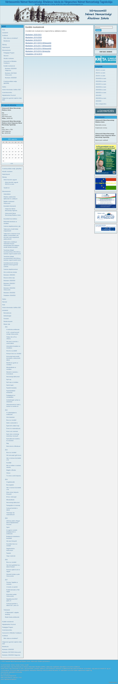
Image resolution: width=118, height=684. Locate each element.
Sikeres (8, 473)
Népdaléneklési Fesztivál (9, 95)
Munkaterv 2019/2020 (33, 37)
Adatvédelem (7, 194)
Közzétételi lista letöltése (10, 219)
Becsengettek (10, 485)
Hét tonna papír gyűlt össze (13, 455)
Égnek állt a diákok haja (12, 425)
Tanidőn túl (6, 188)
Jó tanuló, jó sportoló (12, 587)
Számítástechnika (7, 92)
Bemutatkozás (7, 313)
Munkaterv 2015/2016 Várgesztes (37, 51)
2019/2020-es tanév (101, 89)
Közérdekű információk (10, 206)
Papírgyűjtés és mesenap (13, 505)
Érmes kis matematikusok (13, 428)
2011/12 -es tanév (100, 70)
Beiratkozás (7, 41)
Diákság (4, 44)
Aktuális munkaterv (9, 58)
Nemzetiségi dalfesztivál (12, 376)
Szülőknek (5, 35)
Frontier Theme (113, 682)
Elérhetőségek (7, 316)
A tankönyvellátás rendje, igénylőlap (11, 168)
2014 (6, 479)
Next (113, 40)
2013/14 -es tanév (100, 75)
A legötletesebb (10, 482)
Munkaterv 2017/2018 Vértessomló (38, 43)
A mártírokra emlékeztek (12, 329)
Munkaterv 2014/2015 (9, 292)
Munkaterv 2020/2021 (33, 34)
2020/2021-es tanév (101, 92)
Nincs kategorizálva (101, 104)
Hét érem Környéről (11, 541)
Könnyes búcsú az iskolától (13, 353)
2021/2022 (98, 95)
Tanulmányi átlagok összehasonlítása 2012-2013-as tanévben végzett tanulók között (12, 251)
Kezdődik (8, 462)
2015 (6, 518)
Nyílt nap (8, 379)
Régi (7, 443)
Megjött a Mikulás (11, 470)
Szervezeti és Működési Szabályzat (11, 633)
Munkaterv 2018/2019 (33, 40)
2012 (6, 410)
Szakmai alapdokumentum (11, 269)
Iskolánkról (5, 32)
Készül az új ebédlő (11, 351)
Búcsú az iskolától (11, 420)
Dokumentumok (6, 50)
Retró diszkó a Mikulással (13, 446)
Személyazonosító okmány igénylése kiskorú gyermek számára (11, 264)
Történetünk (7, 610)
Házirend (6, 55)
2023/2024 (98, 101)
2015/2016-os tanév (101, 81)
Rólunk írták (7, 324)
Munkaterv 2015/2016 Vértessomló (38, 48)
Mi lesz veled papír (11, 497)
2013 (6, 450)
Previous (97, 40)
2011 (6, 327)
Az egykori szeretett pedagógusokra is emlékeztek (11, 531)
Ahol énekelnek (10, 417)
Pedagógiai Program (9, 53)
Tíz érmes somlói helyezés (13, 475)
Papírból (8, 553)
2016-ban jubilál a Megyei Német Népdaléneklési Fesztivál (13, 522)
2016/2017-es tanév (101, 84)
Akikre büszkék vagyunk (10, 179)
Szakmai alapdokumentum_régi (12, 226)
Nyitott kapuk (9, 385)
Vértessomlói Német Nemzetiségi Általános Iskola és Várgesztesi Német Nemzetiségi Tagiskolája (58, 2)
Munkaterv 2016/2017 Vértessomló (38, 46)
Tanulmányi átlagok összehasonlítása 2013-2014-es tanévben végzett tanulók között (12, 258)
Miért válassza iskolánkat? (11, 38)
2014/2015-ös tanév (101, 78)
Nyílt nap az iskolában (12, 382)
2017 (6, 579)
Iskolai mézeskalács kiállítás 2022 (11, 89)
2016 (6, 559)
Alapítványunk (6, 47)
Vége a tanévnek (10, 556)
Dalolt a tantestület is (12, 423)
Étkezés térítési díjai (9, 278)
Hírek (3, 30)
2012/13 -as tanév (100, 73)
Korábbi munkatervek (34, 27)
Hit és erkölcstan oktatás (10, 272)
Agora (7, 527)
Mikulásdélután (10, 499)
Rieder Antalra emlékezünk (12, 617)
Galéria (4, 87)
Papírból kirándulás (11, 388)
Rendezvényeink (8, 321)
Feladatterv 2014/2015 (33, 54)
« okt (11, 163)
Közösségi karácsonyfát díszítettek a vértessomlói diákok (13, 358)
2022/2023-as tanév (101, 98)
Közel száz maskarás (12, 431)
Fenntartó (6, 318)
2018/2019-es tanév (101, 87)
